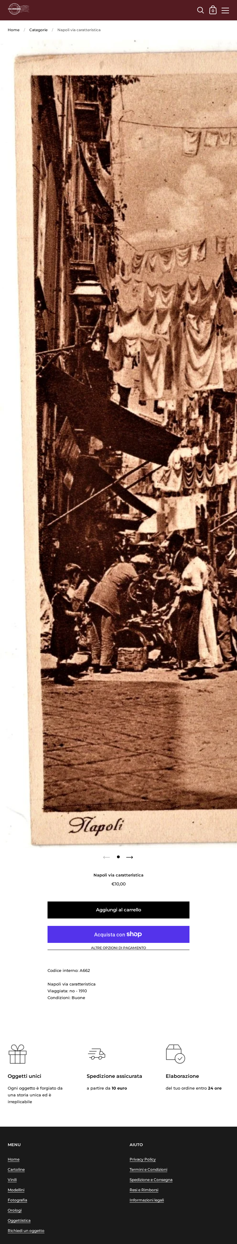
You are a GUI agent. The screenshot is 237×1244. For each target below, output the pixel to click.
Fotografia (17, 1200)
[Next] (130, 855)
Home (13, 29)
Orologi (15, 1210)
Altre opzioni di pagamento (118, 948)
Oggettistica (19, 1220)
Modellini (16, 1189)
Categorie (38, 29)
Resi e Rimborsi (144, 1189)
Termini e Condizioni (148, 1169)
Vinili (12, 1179)
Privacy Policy (143, 1159)
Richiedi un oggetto (26, 1230)
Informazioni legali (147, 1200)
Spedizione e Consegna (151, 1179)
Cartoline (16, 1169)
